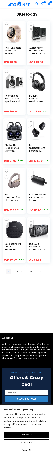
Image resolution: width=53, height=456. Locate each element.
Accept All (27, 434)
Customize (26, 442)
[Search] (36, 4)
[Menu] (3, 4)
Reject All (26, 450)
